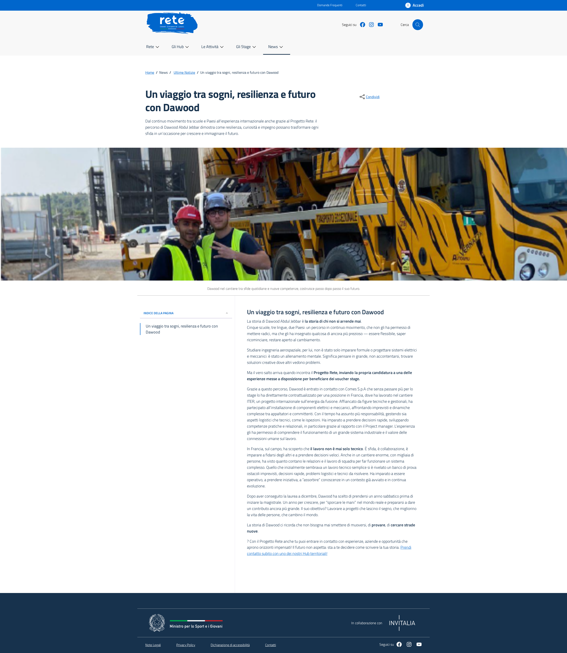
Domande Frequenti (326, 5)
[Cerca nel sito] (417, 24)
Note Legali (153, 645)
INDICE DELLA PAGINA (158, 313)
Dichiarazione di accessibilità (230, 645)
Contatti (361, 5)
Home (149, 72)
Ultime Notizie (184, 72)
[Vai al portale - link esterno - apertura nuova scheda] (230, 5)
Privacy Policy (185, 645)
